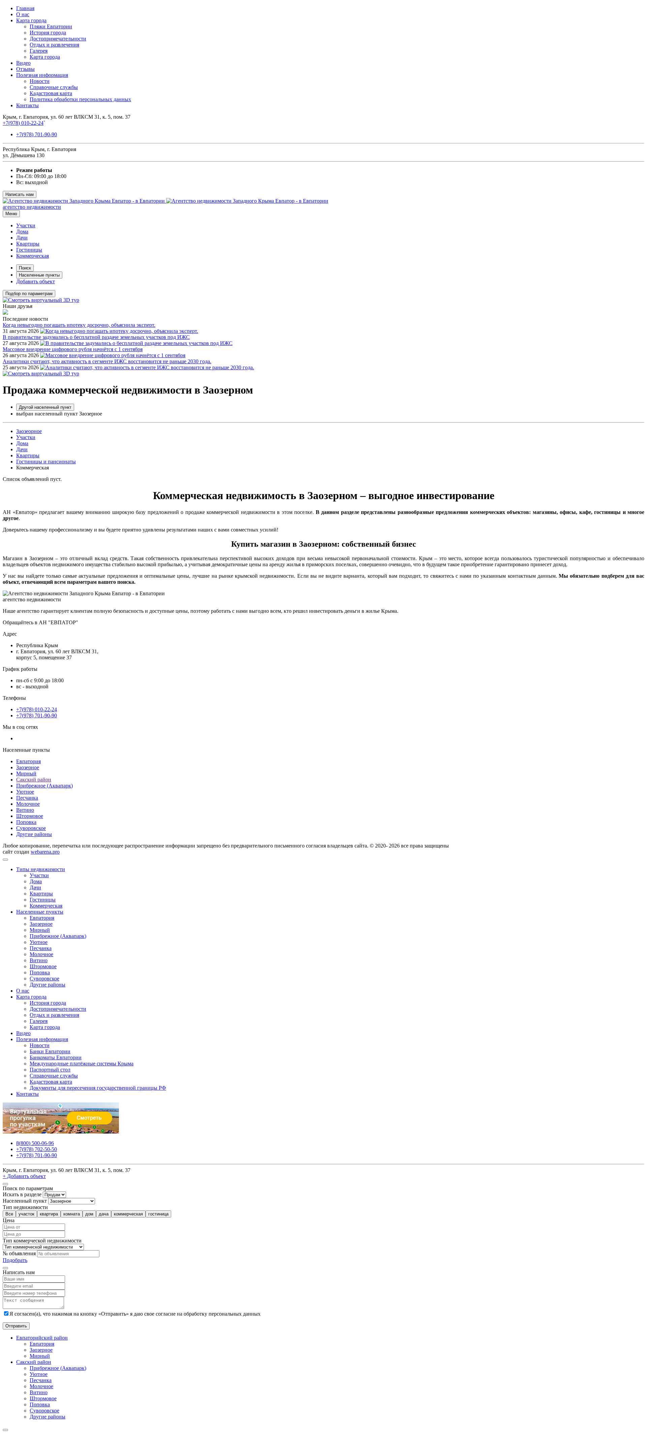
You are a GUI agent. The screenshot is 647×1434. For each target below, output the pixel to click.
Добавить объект (35, 281)
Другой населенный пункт (45, 407)
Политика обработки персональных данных (80, 99)
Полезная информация (42, 75)
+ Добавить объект (24, 1176)
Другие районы (34, 834)
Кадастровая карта (51, 93)
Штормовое (29, 816)
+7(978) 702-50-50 (36, 1149)
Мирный (26, 773)
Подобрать (15, 1260)
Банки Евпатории (50, 1051)
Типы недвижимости (40, 869)
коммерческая (128, 1213)
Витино (25, 810)
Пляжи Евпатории (51, 26)
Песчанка (27, 798)
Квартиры (27, 244)
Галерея (39, 51)
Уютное (25, 792)
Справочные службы (54, 87)
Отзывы (25, 69)
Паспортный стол (50, 1069)
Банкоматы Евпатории (56, 1057)
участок (26, 1213)
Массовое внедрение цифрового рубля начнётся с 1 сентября (73, 349)
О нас (22, 14)
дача (104, 1213)
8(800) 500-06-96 (35, 1143)
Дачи (22, 237)
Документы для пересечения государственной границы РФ (98, 1088)
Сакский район (33, 779)
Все (9, 1213)
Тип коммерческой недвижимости (42, 1240)
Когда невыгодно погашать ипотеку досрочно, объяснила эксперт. (79, 325)
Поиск (25, 267)
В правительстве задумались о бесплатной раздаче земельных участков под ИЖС (96, 337)
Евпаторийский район (42, 1338)
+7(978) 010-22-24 (23, 123)
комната (71, 1213)
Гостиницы (29, 250)
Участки (25, 225)
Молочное (28, 804)
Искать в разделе (22, 1194)
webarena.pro (45, 852)
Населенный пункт (25, 1201)
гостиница (158, 1213)
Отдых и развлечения (54, 45)
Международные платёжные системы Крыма (81, 1063)
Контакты (27, 105)
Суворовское (31, 828)
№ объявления (19, 1253)
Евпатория (28, 761)
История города (48, 32)
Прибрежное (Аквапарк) (44, 785)
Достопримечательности (58, 38)
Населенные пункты (39, 275)
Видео (23, 63)
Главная (25, 8)
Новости (40, 81)
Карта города (31, 20)
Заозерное (27, 767)
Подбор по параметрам (29, 293)
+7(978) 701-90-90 (36, 134)
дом (89, 1213)
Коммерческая (32, 256)
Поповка (26, 822)
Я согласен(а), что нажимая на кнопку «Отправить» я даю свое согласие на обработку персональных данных (134, 1314)
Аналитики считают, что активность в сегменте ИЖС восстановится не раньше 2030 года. (107, 361)
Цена (8, 1220)
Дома (22, 231)
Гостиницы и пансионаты (46, 461)
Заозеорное (29, 431)
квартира (49, 1213)
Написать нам (19, 194)
